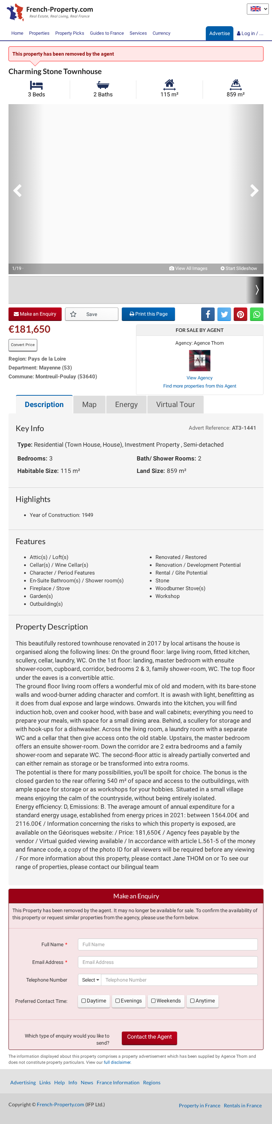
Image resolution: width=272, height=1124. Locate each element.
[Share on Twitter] (224, 314)
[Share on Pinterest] (240, 314)
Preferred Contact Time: (41, 1001)
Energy (126, 404)
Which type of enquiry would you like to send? (67, 1039)
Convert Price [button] (23, 345)
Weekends (169, 1001)
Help (59, 1082)
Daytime (96, 1001)
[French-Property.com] (48, 13)
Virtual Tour (175, 404)
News (87, 1082)
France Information (118, 1082)
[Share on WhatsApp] (257, 314)
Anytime (205, 1001)
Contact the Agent (149, 1036)
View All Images (191, 268)
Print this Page (151, 314)
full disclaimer (117, 1062)
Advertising (23, 1082)
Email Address (47, 962)
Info (72, 1082)
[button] (26, 189)
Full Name (52, 944)
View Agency (199, 377)
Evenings (131, 1001)
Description (44, 404)
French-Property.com (60, 1104)
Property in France (199, 1105)
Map (89, 404)
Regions (151, 1082)
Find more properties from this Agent (199, 386)
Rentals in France (243, 1105)
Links (45, 1082)
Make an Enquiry (37, 314)
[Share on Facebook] (208, 314)
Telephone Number (46, 980)
